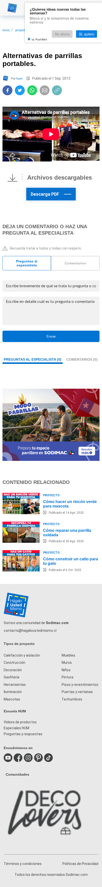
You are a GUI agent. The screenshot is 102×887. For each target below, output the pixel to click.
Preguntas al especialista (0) (32, 359)
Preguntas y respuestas (23, 734)
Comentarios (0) (82, 359)
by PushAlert (39, 39)
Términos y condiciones (23, 864)
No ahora (62, 34)
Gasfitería (11, 677)
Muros (67, 663)
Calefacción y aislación (22, 655)
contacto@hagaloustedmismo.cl (30, 631)
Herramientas (15, 685)
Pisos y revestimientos (80, 685)
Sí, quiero (86, 34)
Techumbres (72, 699)
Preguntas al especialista (26, 263)
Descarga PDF (45, 194)
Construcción (14, 663)
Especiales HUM (16, 728)
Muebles (68, 655)
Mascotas (12, 699)
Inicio (6, 30)
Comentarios (75, 263)
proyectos (21, 30)
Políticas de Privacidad (80, 864)
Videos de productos (20, 722)
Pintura (67, 677)
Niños (66, 670)
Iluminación (13, 692)
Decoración (13, 670)
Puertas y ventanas (77, 692)
